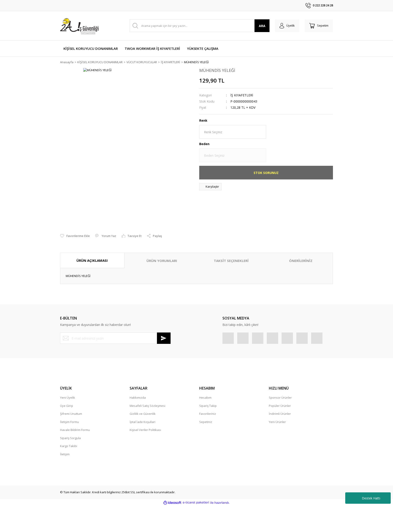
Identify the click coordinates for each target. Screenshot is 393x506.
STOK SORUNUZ (266, 173)
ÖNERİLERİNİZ (300, 260)
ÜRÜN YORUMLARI (161, 260)
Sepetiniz (205, 422)
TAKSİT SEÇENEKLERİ (231, 260)
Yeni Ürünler (277, 422)
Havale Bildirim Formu (75, 430)
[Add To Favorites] (75, 236)
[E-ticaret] (196, 502)
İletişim (65, 454)
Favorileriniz (207, 414)
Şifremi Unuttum (71, 414)
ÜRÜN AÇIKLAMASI (92, 260)
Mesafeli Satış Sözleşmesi (147, 406)
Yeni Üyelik (67, 397)
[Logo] (80, 26)
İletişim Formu (69, 422)
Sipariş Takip (208, 406)
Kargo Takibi (68, 446)
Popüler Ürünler (280, 406)
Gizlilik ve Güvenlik (143, 414)
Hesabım (205, 397)
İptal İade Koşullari (142, 422)
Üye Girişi (66, 406)
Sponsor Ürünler (280, 397)
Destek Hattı (371, 498)
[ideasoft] (172, 502)
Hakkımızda (138, 397)
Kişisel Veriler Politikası (145, 430)
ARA (262, 26)
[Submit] (164, 338)
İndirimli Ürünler (280, 414)
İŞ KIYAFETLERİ (241, 95)
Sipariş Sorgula (70, 438)
